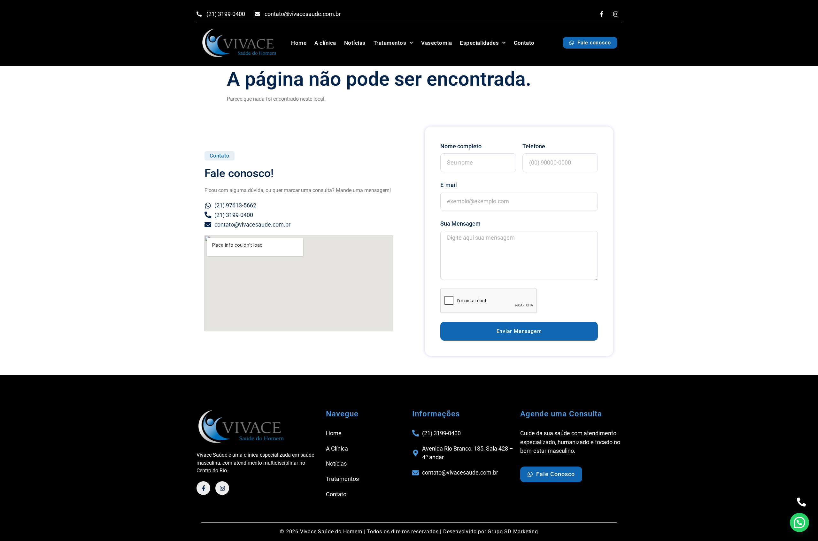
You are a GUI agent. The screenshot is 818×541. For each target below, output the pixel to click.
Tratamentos (390, 43)
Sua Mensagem (460, 223)
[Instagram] (615, 14)
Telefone (533, 146)
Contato (524, 43)
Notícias (355, 43)
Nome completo (461, 146)
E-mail (448, 185)
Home (298, 43)
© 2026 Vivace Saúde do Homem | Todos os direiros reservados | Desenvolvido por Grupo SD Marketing (409, 532)
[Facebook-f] (601, 14)
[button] (219, 155)
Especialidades (479, 43)
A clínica (325, 43)
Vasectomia (436, 43)
